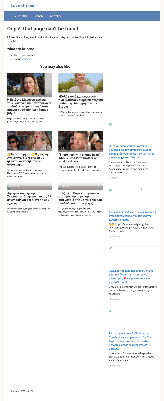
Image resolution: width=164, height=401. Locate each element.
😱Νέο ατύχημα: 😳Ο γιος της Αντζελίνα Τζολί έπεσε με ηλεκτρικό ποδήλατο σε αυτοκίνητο (28, 159)
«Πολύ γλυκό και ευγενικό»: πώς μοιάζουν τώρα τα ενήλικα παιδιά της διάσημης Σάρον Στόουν (80, 101)
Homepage (26, 59)
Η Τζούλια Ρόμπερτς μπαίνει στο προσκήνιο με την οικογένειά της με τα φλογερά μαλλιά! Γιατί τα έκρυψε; (80, 198)
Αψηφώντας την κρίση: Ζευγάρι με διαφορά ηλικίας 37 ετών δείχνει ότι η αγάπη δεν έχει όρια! (29, 198)
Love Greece (23, 5)
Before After (20, 16)
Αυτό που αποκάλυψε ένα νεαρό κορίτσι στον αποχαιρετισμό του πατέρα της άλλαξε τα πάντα (132, 216)
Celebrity (38, 16)
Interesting (56, 16)
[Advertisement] (133, 74)
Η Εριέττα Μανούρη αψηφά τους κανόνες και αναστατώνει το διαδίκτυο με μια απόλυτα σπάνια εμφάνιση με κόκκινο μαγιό (29, 106)
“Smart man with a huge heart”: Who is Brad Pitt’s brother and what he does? (79, 158)
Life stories (114, 299)
